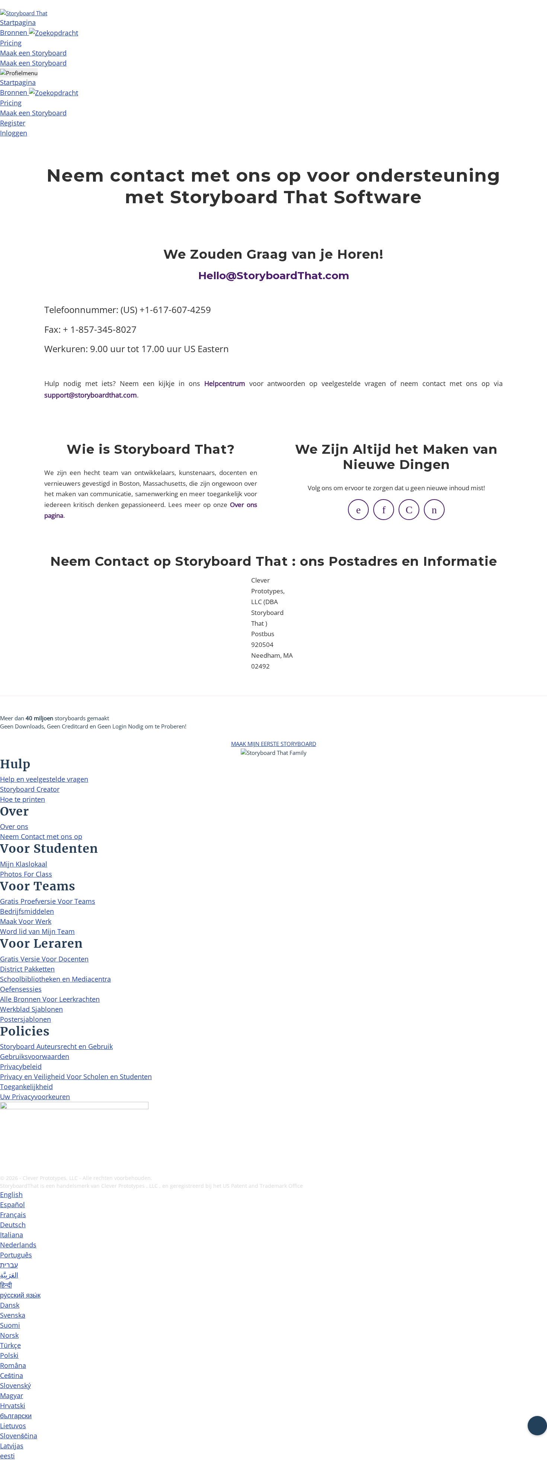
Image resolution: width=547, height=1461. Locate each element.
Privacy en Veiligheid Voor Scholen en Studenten (76, 1076)
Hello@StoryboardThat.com (273, 275)
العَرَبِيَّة (9, 1274)
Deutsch (13, 1224)
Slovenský (15, 1385)
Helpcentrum (224, 383)
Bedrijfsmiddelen (27, 911)
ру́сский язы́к (20, 1295)
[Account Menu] (19, 72)
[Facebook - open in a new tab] (4, 1133)
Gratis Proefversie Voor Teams (47, 901)
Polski (9, 1355)
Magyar (11, 1395)
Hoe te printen (22, 799)
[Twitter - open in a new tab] (4, 1156)
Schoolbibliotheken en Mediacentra (55, 978)
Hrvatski (12, 1405)
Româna (13, 1365)
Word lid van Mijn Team (37, 931)
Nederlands (18, 1244)
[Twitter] (383, 509)
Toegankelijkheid (26, 1086)
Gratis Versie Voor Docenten (44, 958)
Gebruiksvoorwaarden (34, 1056)
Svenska (12, 1315)
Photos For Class (26, 874)
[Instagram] (434, 509)
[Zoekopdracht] (53, 32)
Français (13, 1214)
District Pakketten (27, 968)
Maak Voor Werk (25, 921)
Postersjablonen (25, 1019)
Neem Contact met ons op (41, 836)
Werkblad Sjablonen (31, 1009)
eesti (7, 1455)
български (16, 1415)
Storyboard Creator (30, 789)
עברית (9, 1264)
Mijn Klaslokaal (23, 863)
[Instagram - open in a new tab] (4, 1145)
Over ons (14, 826)
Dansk (9, 1305)
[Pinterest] (409, 509)
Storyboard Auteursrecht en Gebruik (56, 1046)
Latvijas (11, 1445)
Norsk (9, 1335)
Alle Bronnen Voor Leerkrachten (50, 999)
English (11, 1194)
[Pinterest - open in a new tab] (4, 1168)
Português (16, 1254)
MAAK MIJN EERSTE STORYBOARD (273, 743)
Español (12, 1204)
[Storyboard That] (23, 12)
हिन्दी (6, 1284)
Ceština (11, 1375)
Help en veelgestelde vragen (44, 779)
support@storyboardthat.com (90, 394)
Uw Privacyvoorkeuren (35, 1096)
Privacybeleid (21, 1066)
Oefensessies (21, 989)
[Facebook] (358, 509)
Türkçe (10, 1345)
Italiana (11, 1234)
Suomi (10, 1325)
